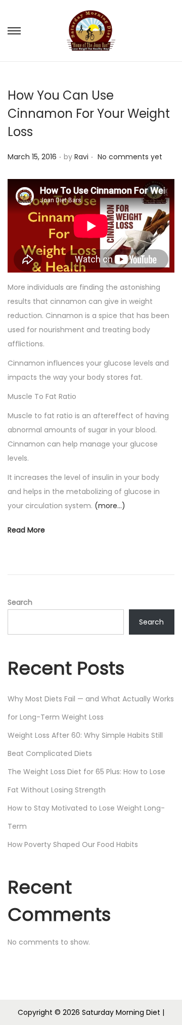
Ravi (81, 157)
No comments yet (130, 157)
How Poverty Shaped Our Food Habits (73, 844)
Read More (26, 530)
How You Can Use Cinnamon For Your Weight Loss (89, 113)
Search (20, 602)
